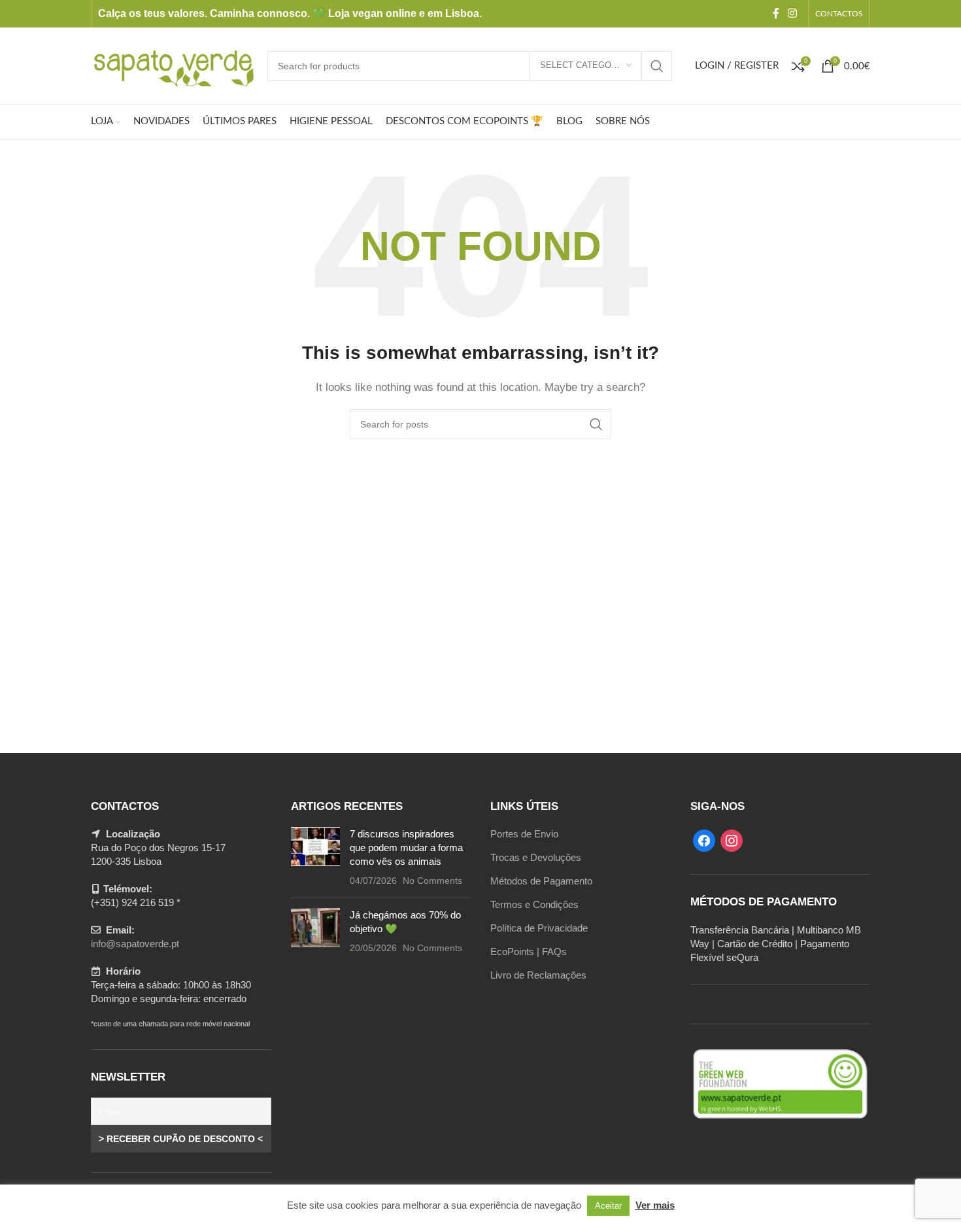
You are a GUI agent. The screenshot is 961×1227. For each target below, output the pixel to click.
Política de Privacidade (539, 927)
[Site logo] (172, 64)
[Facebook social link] (775, 13)
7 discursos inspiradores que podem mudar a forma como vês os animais (406, 847)
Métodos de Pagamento (541, 880)
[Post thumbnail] (315, 857)
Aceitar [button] (608, 1206)
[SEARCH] (657, 66)
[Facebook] (704, 839)
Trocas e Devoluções (535, 857)
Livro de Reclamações (538, 975)
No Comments (432, 881)
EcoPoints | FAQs (528, 951)
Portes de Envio (524, 833)
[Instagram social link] (792, 13)
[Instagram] (731, 839)
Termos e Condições (534, 904)
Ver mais (655, 1205)
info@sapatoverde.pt (135, 943)
